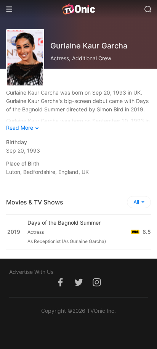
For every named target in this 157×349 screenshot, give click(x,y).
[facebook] (60, 286)
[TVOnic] (78, 9)
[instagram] (97, 286)
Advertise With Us (31, 272)
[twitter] (78, 286)
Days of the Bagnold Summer (64, 222)
